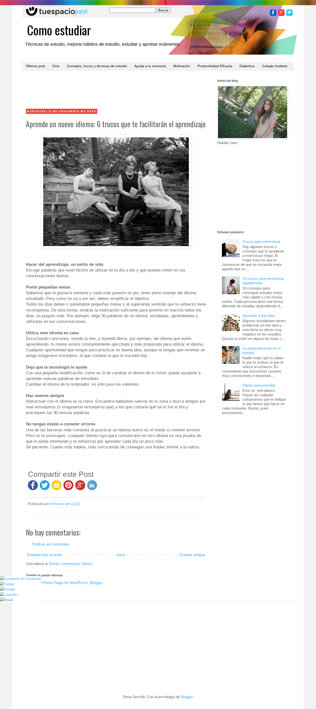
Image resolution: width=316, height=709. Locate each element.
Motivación (181, 66)
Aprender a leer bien (258, 315)
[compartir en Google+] (81, 487)
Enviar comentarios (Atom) (71, 564)
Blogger (187, 697)
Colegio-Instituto (274, 66)
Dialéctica (247, 66)
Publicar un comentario (50, 544)
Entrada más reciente (44, 555)
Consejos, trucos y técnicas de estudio (97, 66)
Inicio (121, 555)
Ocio (55, 66)
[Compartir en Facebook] (33, 487)
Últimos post (35, 66)
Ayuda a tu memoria (150, 66)
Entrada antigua (192, 555)
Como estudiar (59, 30)
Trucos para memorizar (261, 241)
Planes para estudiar (259, 385)
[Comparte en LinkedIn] (92, 487)
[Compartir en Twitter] (45, 487)
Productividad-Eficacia (215, 66)
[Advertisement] (116, 90)
